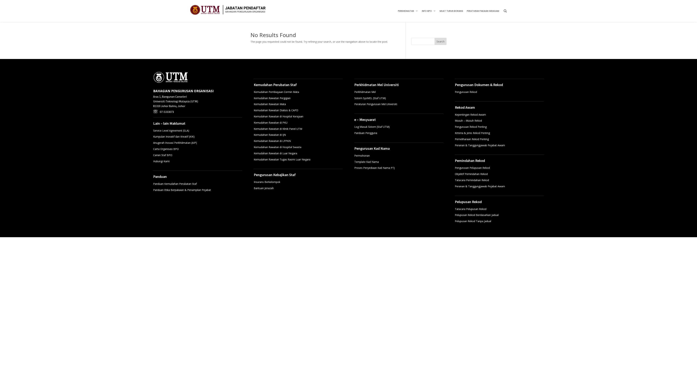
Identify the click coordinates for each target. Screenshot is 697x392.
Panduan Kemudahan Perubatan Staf (175, 183)
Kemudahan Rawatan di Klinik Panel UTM (278, 128)
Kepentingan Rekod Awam (470, 114)
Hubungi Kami (161, 161)
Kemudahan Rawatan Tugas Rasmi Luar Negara (282, 159)
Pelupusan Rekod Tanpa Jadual (473, 221)
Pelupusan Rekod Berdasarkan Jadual (477, 215)
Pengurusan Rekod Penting (471, 126)
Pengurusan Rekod (466, 92)
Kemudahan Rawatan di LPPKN (272, 141)
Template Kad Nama (366, 162)
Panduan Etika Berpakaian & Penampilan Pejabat (182, 190)
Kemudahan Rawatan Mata (270, 104)
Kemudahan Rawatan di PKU (271, 122)
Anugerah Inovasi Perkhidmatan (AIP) (175, 142)
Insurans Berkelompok (267, 182)
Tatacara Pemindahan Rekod (472, 180)
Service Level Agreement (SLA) (171, 130)
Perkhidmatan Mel (365, 92)
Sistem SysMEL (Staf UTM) (370, 98)
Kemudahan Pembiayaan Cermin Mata (276, 92)
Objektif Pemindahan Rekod (471, 174)
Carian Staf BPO (162, 155)
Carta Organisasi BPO (166, 149)
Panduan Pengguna (365, 133)
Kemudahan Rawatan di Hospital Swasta (277, 147)
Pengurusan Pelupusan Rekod (472, 168)
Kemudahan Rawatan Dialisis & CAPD (276, 110)
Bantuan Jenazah (264, 188)
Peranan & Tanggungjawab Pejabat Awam (480, 145)
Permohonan (362, 155)
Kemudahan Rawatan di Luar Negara (275, 153)
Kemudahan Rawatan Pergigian (272, 98)
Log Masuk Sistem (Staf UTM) (372, 126)
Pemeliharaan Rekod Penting (472, 139)
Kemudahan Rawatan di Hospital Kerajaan (278, 116)
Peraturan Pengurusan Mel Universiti (375, 104)
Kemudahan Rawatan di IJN (270, 134)
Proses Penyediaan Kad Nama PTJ (374, 168)
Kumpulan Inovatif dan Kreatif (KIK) (174, 136)
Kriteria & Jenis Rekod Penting (472, 133)
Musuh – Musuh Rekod (468, 120)
